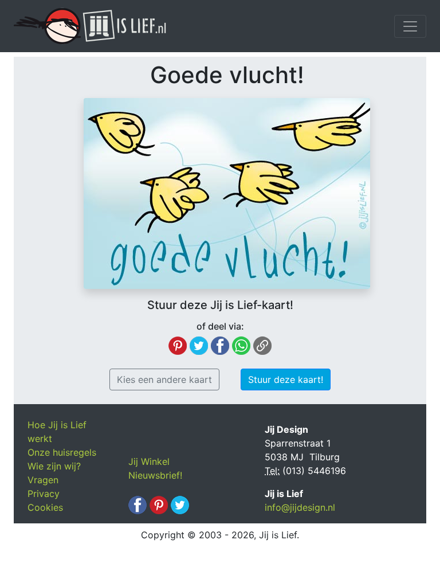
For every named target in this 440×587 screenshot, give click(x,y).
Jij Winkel (149, 461)
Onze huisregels (62, 452)
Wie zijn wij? (54, 466)
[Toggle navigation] (410, 26)
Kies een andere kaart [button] (164, 379)
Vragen (43, 480)
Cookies (45, 507)
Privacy (44, 493)
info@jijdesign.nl (300, 507)
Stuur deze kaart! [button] (285, 379)
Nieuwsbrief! (155, 475)
